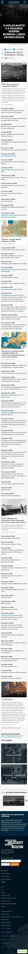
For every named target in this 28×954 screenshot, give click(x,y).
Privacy (3, 939)
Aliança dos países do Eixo (10, 54)
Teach (2, 889)
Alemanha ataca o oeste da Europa (12, 269)
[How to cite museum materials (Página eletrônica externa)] (5, 49)
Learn (2, 886)
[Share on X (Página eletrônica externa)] (12, 49)
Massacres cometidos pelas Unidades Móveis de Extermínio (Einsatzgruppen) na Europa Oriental (13, 354)
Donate (3, 882)
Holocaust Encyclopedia (6, 911)
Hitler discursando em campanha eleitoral (11, 85)
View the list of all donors (16, 830)
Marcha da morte (6, 615)
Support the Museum (5, 879)
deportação (16, 403)
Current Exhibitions (5, 873)
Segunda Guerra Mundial (10, 52)
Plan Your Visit (4, 870)
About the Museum (6, 928)
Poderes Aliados (20, 54)
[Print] (21, 49)
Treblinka (3, 458)
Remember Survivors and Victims (8, 898)
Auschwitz (4, 426)
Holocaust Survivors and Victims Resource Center (12, 916)
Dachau (5, 120)
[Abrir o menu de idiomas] (6, 58)
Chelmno (5, 389)
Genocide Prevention (5, 900)
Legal (2, 947)
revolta (9, 484)
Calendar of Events (5, 876)
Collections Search (5, 914)
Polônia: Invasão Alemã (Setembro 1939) (11, 240)
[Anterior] (1, 800)
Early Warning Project (6, 925)
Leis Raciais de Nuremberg (8, 156)
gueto (19, 255)
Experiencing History (5, 922)
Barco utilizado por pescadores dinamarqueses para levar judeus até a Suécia (14, 520)
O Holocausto (19, 52)
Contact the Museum (6, 932)
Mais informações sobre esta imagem (18, 44)
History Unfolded (5, 919)
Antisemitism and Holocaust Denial (8, 903)
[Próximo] (26, 800)
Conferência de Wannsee (9, 412)
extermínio (23, 387)
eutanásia (20, 311)
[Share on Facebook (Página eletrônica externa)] (14, 49)
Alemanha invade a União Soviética (12, 289)
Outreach (3, 906)
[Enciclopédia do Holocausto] (14, 2)
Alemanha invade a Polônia (10, 215)
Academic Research (5, 895)
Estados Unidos (5, 397)
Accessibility (4, 943)
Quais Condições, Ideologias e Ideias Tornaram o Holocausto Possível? (12, 736)
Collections (3, 892)
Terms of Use (4, 935)
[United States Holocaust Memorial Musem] (14, 844)
